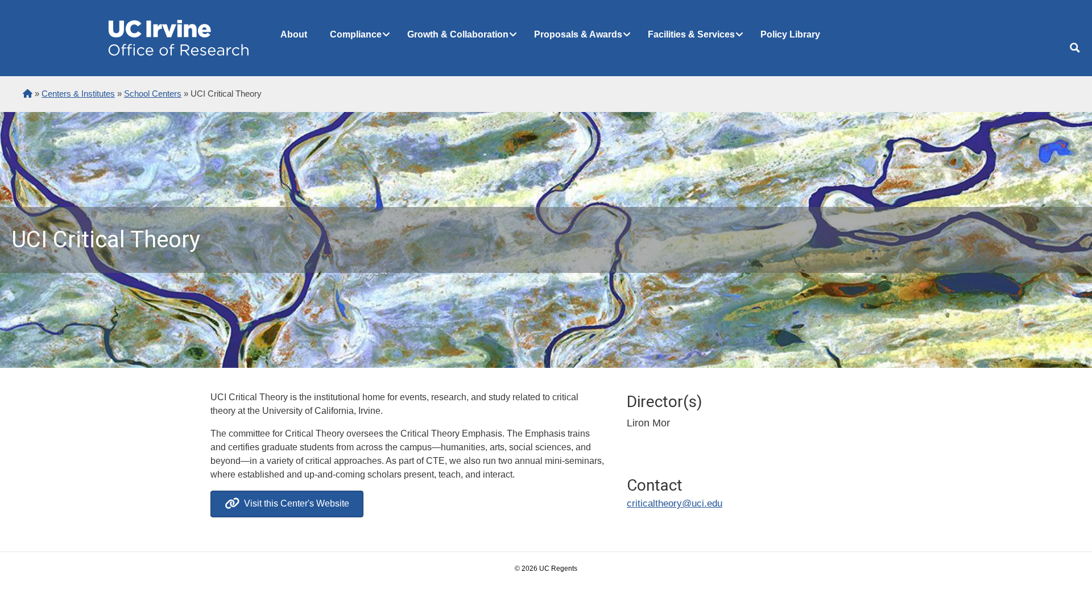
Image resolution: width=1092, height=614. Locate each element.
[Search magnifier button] (1075, 48)
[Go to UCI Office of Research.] (27, 93)
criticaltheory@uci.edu (674, 503)
